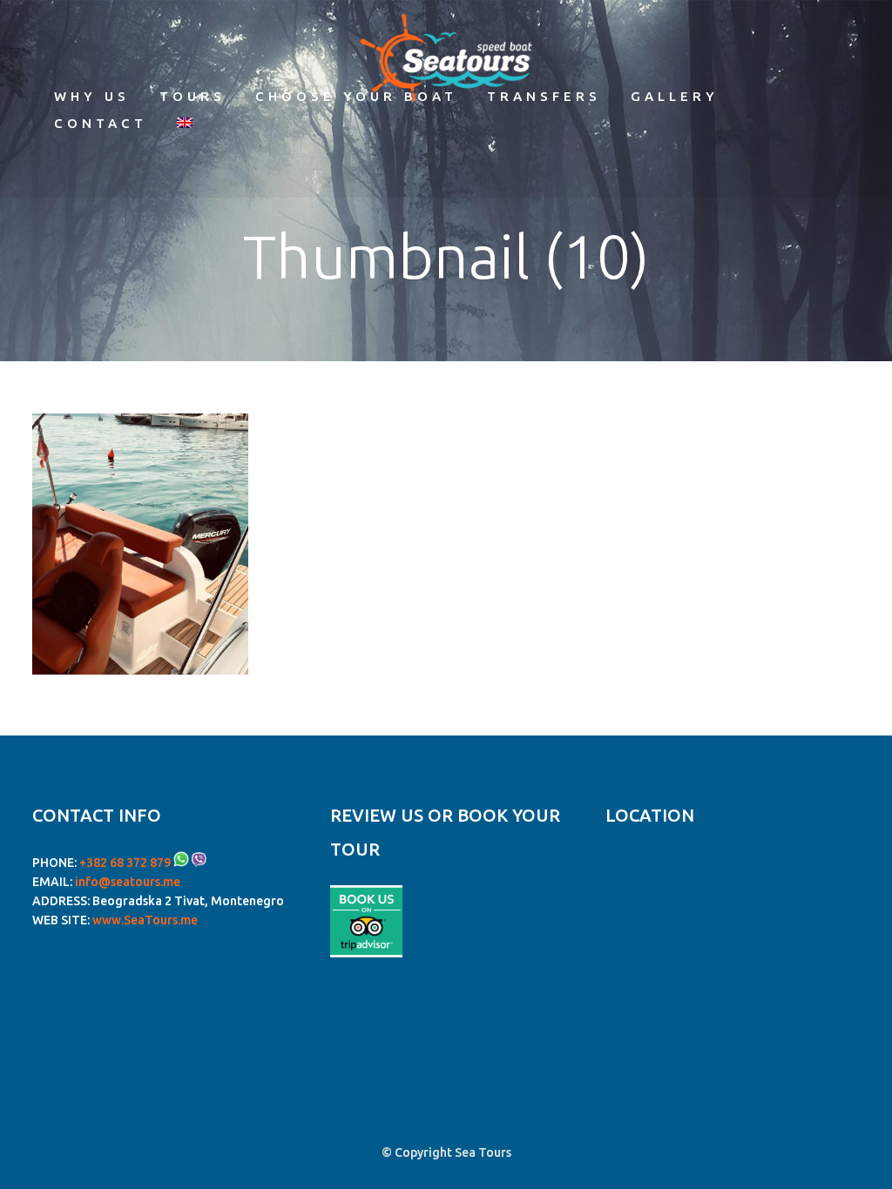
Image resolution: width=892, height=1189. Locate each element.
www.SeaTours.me (145, 920)
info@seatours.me (127, 882)
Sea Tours (483, 1152)
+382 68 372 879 (125, 863)
